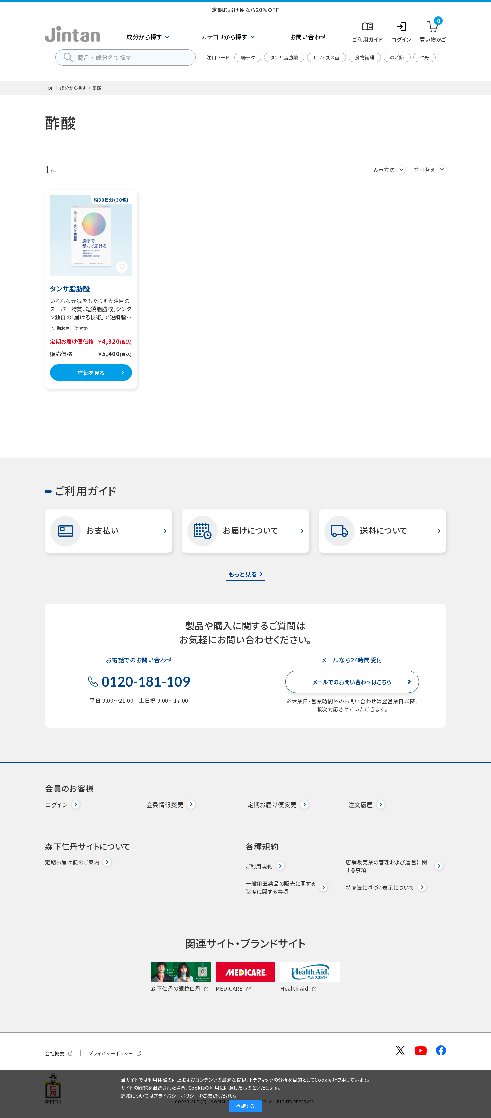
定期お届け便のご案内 (72, 862)
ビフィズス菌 (326, 57)
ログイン (56, 804)
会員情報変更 (165, 804)
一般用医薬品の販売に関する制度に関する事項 (281, 887)
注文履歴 (360, 804)
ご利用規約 (259, 866)
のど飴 (397, 57)
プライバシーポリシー (111, 1053)
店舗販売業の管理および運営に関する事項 (386, 866)
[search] (68, 57)
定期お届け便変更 (272, 804)
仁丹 (424, 57)
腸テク (248, 57)
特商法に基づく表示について (380, 887)
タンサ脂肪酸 (284, 57)
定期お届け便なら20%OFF (245, 10)
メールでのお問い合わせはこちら (352, 682)
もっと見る (242, 574)
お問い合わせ (308, 37)
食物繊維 (365, 57)
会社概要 (55, 1053)
